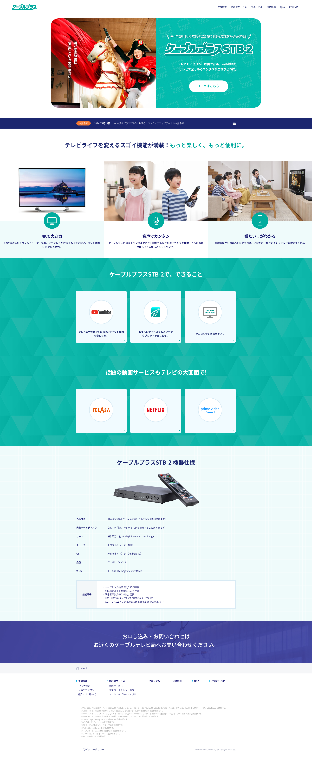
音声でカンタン (86, 690)
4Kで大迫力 (84, 686)
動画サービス (116, 686)
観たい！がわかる (87, 694)
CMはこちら (210, 86)
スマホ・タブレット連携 (121, 690)
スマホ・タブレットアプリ (122, 694)
